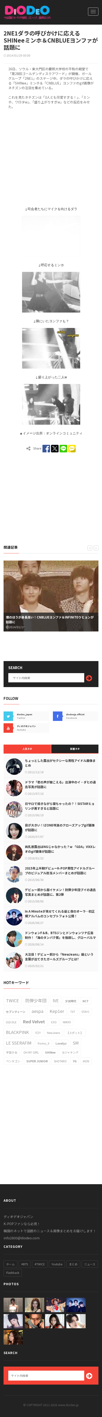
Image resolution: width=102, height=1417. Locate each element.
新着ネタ (75, 748)
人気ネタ (27, 748)
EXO (54, 1022)
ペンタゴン (13, 1061)
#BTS (24, 1264)
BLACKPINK (17, 1032)
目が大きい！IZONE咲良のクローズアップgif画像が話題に (60, 827)
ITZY (38, 1033)
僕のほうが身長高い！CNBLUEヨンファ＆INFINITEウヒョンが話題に (50, 619)
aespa (37, 1011)
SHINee (50, 1052)
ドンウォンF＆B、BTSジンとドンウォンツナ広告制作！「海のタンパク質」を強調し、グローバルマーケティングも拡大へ (60, 938)
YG (75, 1061)
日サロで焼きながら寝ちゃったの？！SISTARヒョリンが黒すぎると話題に (59, 806)
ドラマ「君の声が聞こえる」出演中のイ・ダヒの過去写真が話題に (60, 784)
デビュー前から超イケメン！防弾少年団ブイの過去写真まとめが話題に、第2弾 (60, 892)
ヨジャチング (70, 1052)
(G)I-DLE (11, 1022)
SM (76, 1043)
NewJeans (53, 1033)
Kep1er (57, 1011)
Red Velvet (34, 1021)
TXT (72, 1012)
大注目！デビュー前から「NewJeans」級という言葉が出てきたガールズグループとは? (59, 956)
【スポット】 (74, 1033)
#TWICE (40, 1264)
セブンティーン (15, 1012)
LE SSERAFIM (19, 1043)
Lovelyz (61, 1043)
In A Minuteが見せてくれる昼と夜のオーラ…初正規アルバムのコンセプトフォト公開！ (60, 913)
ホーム (10, 1264)
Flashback (12, 1273)
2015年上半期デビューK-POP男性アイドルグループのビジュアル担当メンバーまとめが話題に (60, 870)
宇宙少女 (11, 1052)
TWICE (12, 1000)
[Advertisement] (51, 156)
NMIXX (67, 1022)
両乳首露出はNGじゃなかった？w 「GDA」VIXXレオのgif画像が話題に (60, 849)
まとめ (73, 1264)
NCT (86, 1001)
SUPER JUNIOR (37, 1061)
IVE (56, 1000)
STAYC (85, 1012)
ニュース (89, 1264)
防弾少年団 (35, 1000)
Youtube (56, 1264)
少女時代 (70, 1001)
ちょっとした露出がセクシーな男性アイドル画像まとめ (60, 763)
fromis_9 (43, 1043)
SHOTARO (60, 1061)
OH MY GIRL (31, 1052)
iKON (86, 1061)
